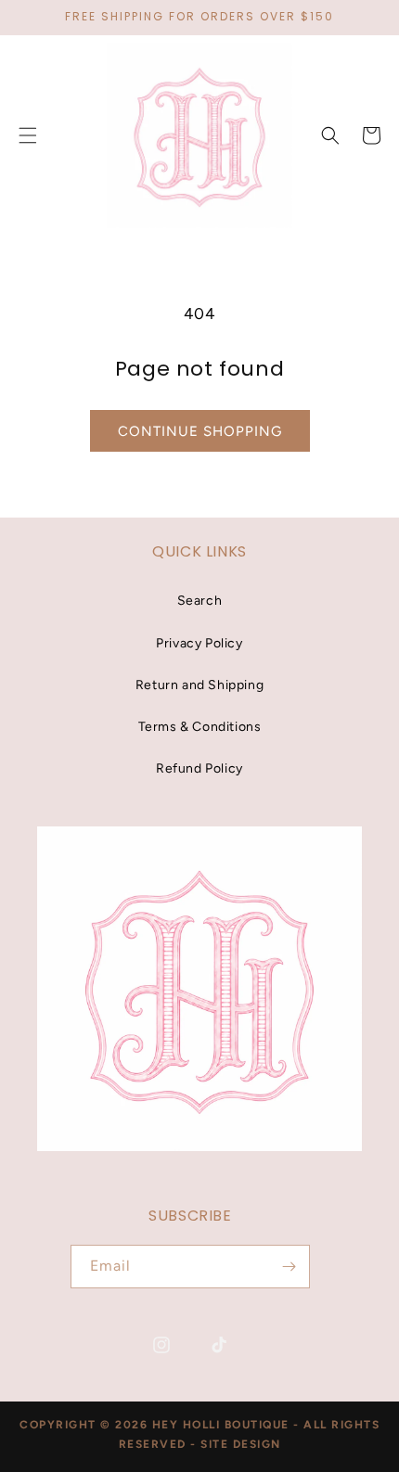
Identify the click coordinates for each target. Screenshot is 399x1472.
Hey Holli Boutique (223, 1424)
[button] (330, 135)
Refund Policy (199, 768)
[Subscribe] (288, 1266)
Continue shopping (200, 431)
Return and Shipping (199, 685)
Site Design (240, 1444)
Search (200, 600)
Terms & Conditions (200, 727)
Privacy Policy (199, 643)
